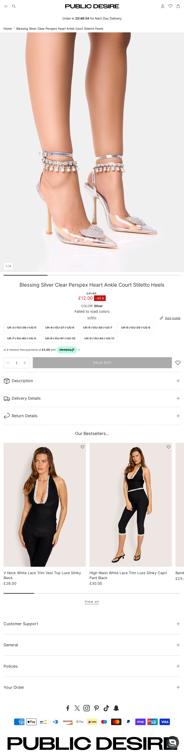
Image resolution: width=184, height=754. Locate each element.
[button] (6, 6)
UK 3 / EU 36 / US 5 (21, 327)
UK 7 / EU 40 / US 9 (21, 338)
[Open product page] (45, 505)
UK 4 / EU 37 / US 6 (59, 327)
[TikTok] (106, 708)
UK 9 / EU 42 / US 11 (99, 338)
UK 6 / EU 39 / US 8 (135, 327)
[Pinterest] (96, 708)
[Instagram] (86, 708)
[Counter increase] (25, 363)
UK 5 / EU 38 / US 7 (97, 327)
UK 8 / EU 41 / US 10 (60, 338)
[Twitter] (77, 708)
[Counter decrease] (8, 363)
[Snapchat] (116, 708)
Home (8, 28)
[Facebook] (68, 708)
